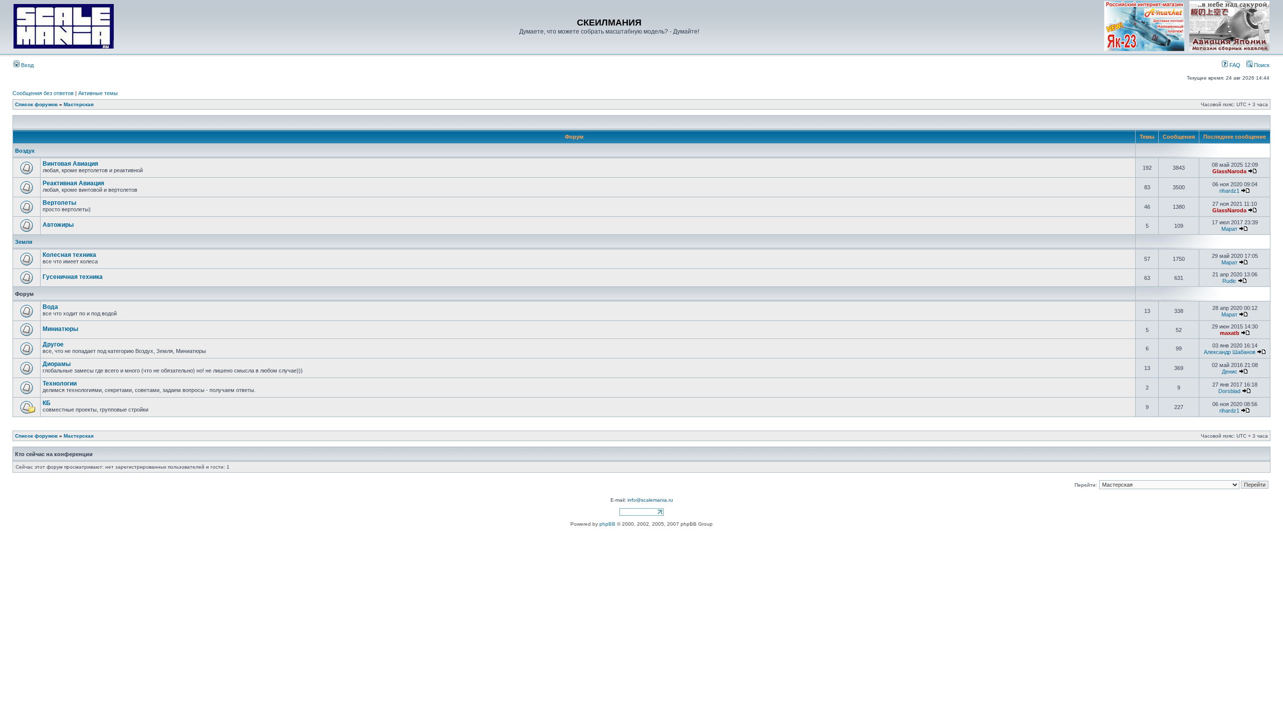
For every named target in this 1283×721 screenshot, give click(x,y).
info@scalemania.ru (650, 500)
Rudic (1229, 281)
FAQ (1234, 65)
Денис (1229, 372)
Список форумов (36, 104)
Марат (1229, 229)
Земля (23, 242)
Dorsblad (1229, 391)
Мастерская (79, 104)
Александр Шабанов (1229, 352)
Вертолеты (59, 202)
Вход (27, 65)
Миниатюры (60, 328)
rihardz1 (1229, 191)
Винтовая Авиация (70, 163)
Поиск (1260, 65)
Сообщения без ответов (43, 93)
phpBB (607, 524)
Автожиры (58, 224)
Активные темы (98, 93)
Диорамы (57, 364)
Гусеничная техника (73, 276)
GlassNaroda (1229, 171)
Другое (53, 344)
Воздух (25, 151)
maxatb (1229, 333)
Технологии (60, 383)
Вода (50, 306)
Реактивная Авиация (73, 183)
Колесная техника (69, 254)
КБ (47, 403)
